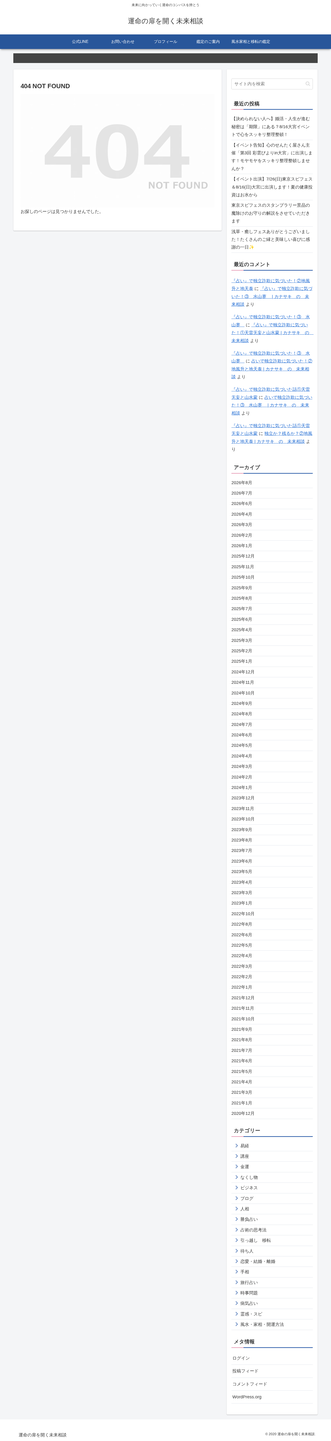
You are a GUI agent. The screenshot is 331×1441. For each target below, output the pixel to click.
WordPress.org (246, 1396)
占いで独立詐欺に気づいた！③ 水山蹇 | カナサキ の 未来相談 (271, 405)
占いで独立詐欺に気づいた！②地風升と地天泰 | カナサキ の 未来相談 (271, 369)
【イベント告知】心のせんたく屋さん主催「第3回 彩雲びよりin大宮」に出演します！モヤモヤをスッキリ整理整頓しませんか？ (272, 157)
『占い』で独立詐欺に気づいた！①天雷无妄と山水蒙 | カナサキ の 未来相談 (272, 333)
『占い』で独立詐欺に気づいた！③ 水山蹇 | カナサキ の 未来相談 (271, 296)
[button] (308, 84)
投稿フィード (245, 1371)
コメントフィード (249, 1384)
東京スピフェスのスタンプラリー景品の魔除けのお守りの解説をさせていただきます (270, 213)
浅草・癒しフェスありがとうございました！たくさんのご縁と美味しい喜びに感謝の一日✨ (270, 239)
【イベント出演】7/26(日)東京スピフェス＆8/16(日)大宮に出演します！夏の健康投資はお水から (272, 187)
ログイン (241, 1358)
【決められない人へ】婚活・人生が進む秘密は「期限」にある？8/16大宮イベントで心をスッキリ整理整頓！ (270, 126)
